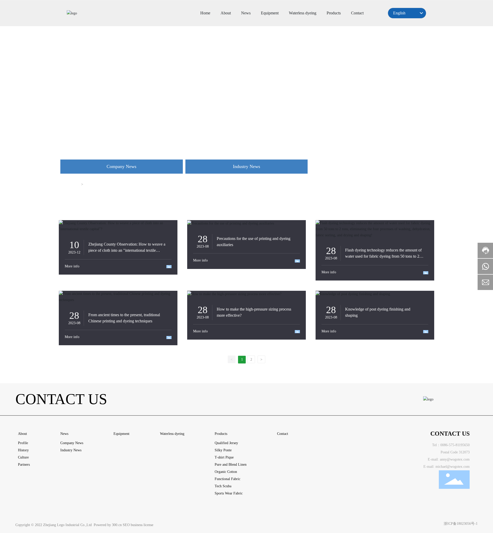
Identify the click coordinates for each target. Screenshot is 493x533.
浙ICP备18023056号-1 (461, 524)
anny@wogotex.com (455, 459)
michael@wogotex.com (452, 467)
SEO (126, 525)
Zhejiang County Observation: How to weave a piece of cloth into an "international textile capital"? (126, 250)
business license (142, 525)
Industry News (246, 166)
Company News (121, 166)
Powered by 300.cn (108, 525)
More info (72, 266)
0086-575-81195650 (455, 445)
